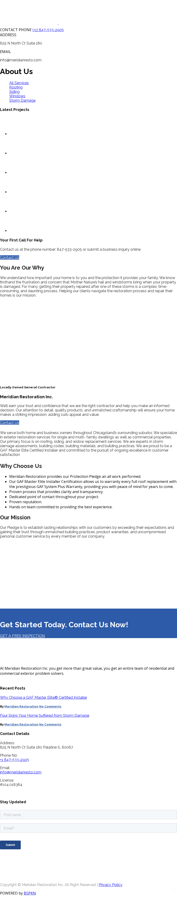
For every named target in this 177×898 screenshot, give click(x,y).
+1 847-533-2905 (14, 760)
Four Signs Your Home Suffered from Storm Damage (44, 715)
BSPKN (30, 893)
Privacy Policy (110, 885)
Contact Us (9, 257)
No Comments (50, 706)
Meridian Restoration (21, 706)
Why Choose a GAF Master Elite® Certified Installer (43, 697)
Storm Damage (22, 100)
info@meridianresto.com (20, 772)
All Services (19, 83)
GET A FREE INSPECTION (22, 636)
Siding (14, 91)
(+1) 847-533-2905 (48, 30)
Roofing (16, 87)
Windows (17, 96)
